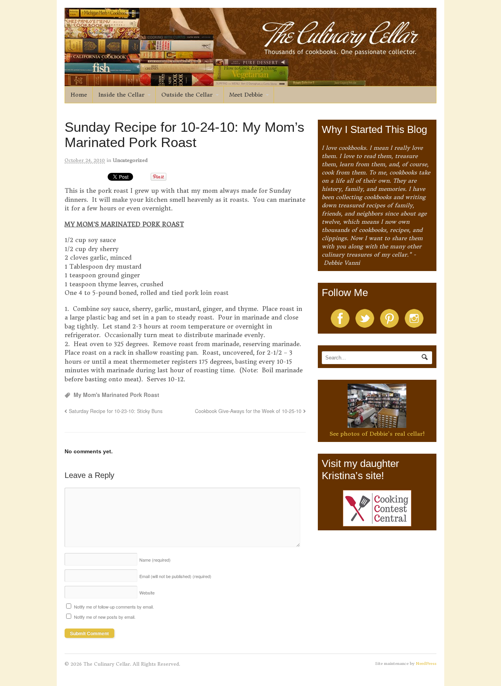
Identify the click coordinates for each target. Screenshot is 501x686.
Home (78, 94)
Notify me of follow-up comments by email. (114, 606)
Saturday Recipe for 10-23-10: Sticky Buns (115, 411)
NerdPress (426, 663)
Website (147, 592)
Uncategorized (130, 160)
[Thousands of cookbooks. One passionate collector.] (250, 82)
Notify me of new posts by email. (104, 617)
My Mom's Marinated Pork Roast (116, 395)
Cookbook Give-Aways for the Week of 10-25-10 (248, 411)
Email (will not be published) (175, 576)
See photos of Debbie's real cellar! (377, 433)
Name (155, 560)
